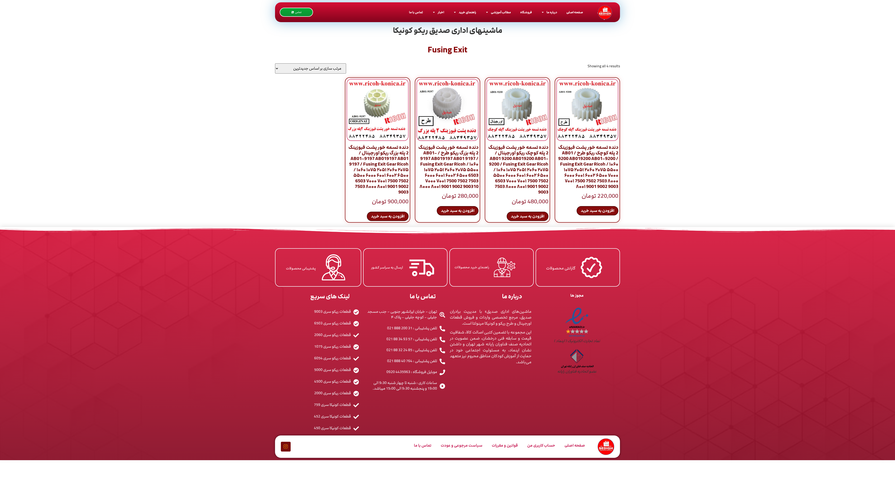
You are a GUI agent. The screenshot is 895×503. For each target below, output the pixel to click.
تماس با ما (416, 12)
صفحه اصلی (574, 12)
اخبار (441, 12)
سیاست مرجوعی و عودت (461, 445)
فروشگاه (526, 12)
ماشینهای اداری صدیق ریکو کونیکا (447, 30)
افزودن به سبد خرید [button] (597, 211)
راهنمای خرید (467, 12)
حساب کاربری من (541, 445)
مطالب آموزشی (501, 12)
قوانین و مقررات (505, 445)
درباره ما (552, 12)
